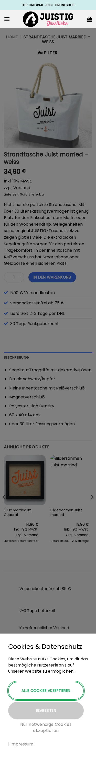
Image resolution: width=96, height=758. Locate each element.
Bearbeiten (46, 710)
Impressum (21, 744)
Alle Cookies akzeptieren (46, 690)
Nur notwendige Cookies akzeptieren (46, 727)
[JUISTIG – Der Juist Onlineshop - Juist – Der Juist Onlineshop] (48, 19)
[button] (7, 19)
